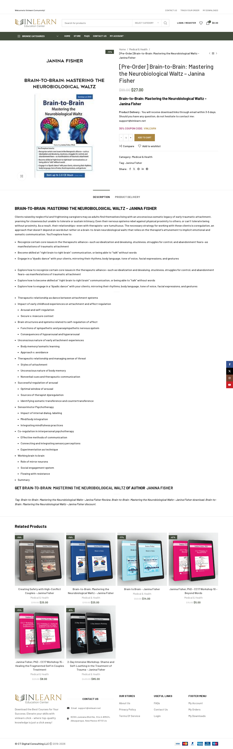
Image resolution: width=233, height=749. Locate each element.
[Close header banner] (228, 3)
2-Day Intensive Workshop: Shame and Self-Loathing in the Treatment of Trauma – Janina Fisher (90, 665)
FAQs (157, 703)
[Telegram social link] (147, 169)
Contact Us (161, 709)
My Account (195, 703)
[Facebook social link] (130, 169)
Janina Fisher (133, 162)
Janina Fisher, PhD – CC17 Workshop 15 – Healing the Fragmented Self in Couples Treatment (39, 665)
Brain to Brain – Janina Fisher (142, 589)
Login (157, 715)
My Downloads (197, 715)
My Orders (194, 709)
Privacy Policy (127, 709)
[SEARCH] (165, 23)
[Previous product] (209, 53)
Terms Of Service (129, 715)
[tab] (101, 195)
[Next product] (216, 53)
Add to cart (144, 137)
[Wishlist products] (201, 23)
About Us (124, 703)
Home (122, 49)
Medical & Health (138, 49)
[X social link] (134, 169)
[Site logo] (36, 22)
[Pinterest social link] (138, 169)
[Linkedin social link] (143, 169)
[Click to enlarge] (21, 176)
